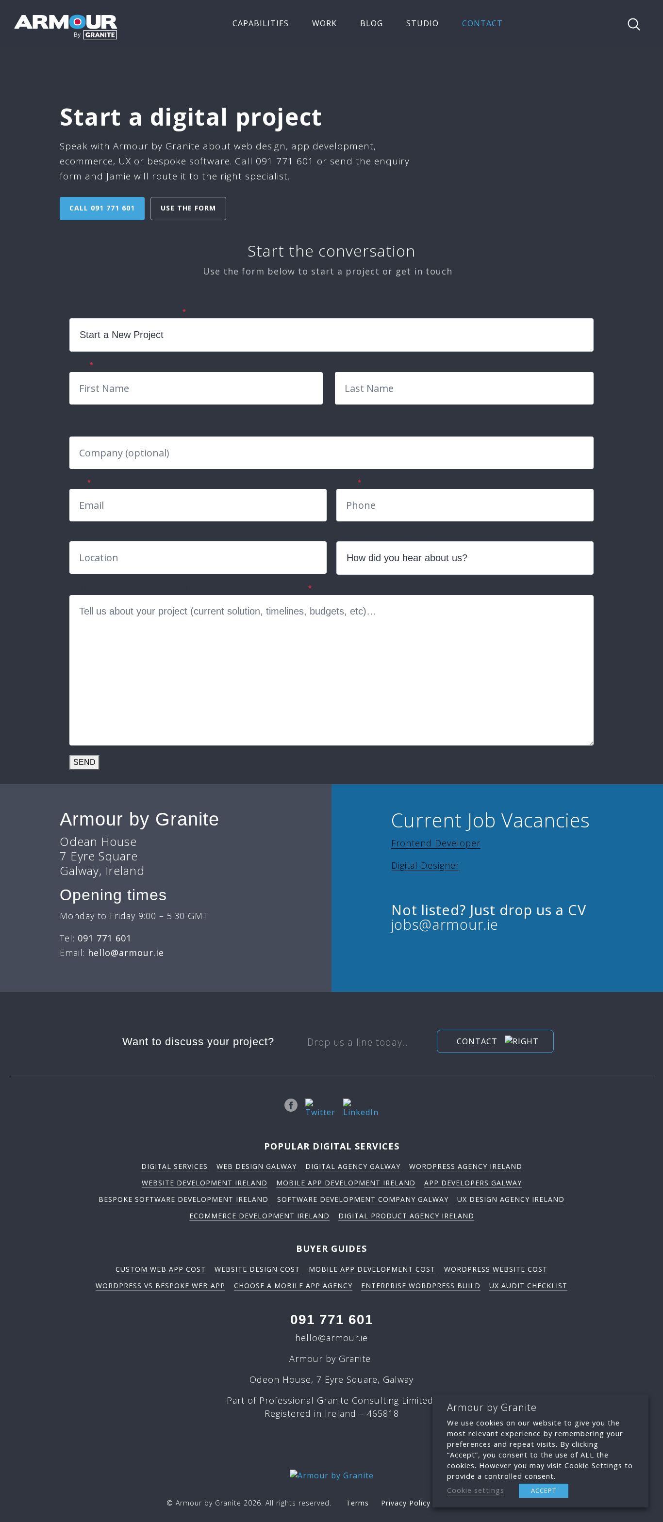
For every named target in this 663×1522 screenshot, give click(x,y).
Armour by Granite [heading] (492, 1407)
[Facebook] (291, 1108)
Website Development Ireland (204, 1182)
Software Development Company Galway (362, 1199)
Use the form (188, 207)
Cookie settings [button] (475, 1490)
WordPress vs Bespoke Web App (160, 1285)
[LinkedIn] (361, 1108)
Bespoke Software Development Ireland (183, 1199)
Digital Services (174, 1166)
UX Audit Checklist (528, 1285)
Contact (478, 1041)
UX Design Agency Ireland (510, 1199)
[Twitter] (320, 1108)
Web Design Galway (256, 1166)
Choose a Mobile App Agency (293, 1285)
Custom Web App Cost (161, 1269)
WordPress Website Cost (495, 1269)
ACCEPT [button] (543, 1490)
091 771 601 (331, 1319)
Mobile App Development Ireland (345, 1182)
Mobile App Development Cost (372, 1269)
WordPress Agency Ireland (465, 1166)
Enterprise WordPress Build (421, 1285)
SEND (84, 762)
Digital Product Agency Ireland (406, 1215)
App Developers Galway (473, 1182)
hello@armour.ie (331, 1338)
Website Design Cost (257, 1269)
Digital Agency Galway (352, 1166)
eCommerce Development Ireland (259, 1215)
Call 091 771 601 (102, 207)
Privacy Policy (406, 1502)
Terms (357, 1502)
